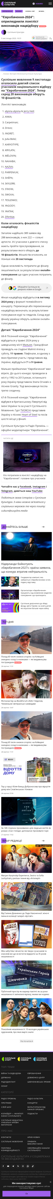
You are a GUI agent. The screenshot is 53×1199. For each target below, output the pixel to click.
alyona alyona (13, 111)
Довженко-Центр (36, 1077)
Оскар (4, 1086)
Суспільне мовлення (12, 1141)
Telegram (7, 491)
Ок (26, 1194)
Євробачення (34, 1073)
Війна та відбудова (11, 1073)
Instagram (39, 486)
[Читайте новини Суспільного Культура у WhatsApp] (28, 1166)
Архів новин (33, 1137)
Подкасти (32, 1113)
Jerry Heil (29, 111)
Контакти (6, 1137)
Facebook (25, 486)
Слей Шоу (6, 1107)
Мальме (27, 344)
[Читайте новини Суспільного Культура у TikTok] (33, 1166)
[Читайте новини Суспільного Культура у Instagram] (23, 1166)
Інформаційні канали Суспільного (38, 1149)
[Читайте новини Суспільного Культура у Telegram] (13, 1166)
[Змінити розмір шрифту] (50, 38)
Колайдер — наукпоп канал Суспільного (12, 1114)
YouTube (37, 491)
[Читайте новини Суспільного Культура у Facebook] (3, 1166)
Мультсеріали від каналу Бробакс (36, 1108)
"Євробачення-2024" (20, 90)
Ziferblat (9, 216)
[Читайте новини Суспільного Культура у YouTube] (8, 1166)
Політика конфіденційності (10, 1149)
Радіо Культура (35, 1098)
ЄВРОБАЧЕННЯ (7, 11)
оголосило (9, 83)
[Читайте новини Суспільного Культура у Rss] (18, 1166)
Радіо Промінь (8, 1098)
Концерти (32, 1103)
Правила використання (35, 1142)
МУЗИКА (18, 11)
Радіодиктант (8, 1082)
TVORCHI (25, 410)
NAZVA (9, 166)
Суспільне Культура (15, 32)
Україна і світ (30, 11)
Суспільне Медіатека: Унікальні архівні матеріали (12, 1122)
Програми (6, 1103)
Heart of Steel (29, 414)
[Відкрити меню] (51, 3)
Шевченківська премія (39, 1082)
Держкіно (6, 1077)
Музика (41, 11)
